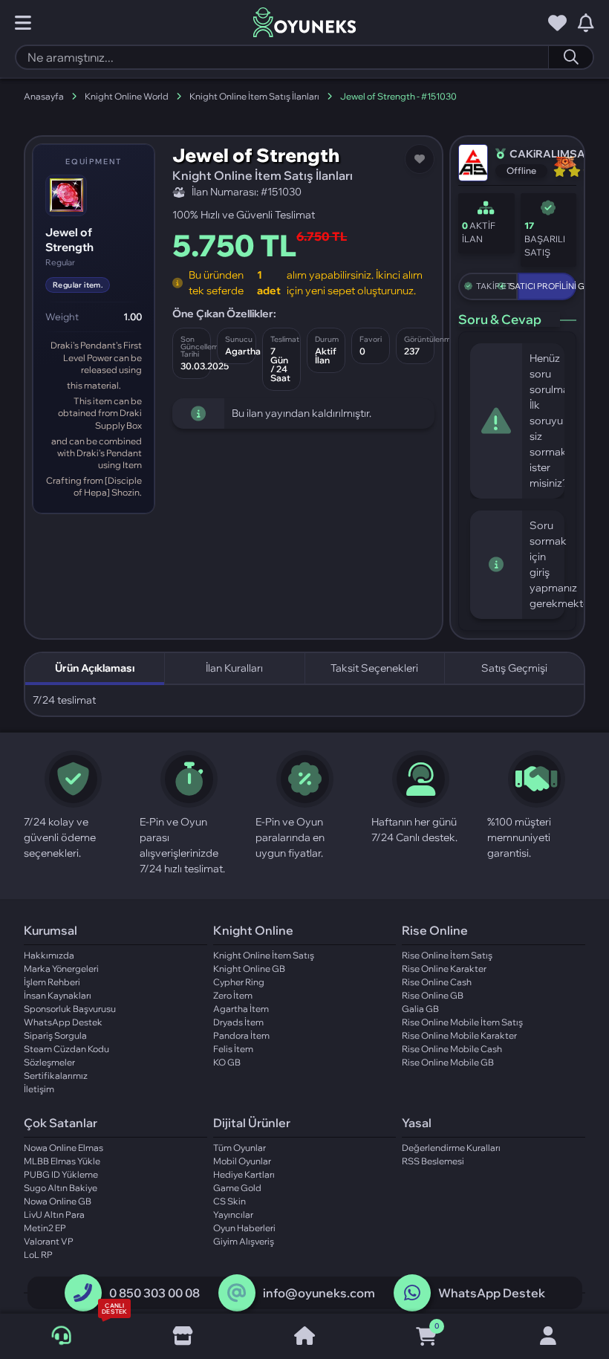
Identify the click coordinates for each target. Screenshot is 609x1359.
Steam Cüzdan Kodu (66, 1048)
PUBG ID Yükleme (61, 1174)
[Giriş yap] (548, 1337)
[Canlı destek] (61, 1336)
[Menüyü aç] (23, 23)
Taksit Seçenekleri (374, 668)
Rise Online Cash (437, 981)
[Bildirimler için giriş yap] (586, 23)
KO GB (227, 1062)
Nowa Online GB (57, 1201)
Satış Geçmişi (514, 668)
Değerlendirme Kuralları (451, 1147)
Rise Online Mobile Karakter (459, 1035)
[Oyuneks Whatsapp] (412, 1293)
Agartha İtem (241, 1008)
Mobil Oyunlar (242, 1161)
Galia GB (420, 1008)
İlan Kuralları (234, 668)
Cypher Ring (238, 981)
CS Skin (229, 1201)
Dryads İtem (238, 1022)
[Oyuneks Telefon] (83, 1293)
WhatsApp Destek (63, 1022)
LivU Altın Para (54, 1214)
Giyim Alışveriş (243, 1241)
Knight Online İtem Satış (263, 955)
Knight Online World (127, 96)
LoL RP (38, 1254)
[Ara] (570, 57)
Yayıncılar (233, 1214)
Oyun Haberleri (244, 1227)
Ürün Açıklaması (94, 668)
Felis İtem (233, 1048)
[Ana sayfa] (304, 1337)
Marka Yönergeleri (61, 968)
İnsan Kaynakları (57, 995)
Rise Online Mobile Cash (452, 1048)
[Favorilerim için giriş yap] (557, 23)
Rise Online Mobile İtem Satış (462, 1022)
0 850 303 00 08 (154, 1292)
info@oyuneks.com (319, 1292)
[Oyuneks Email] (236, 1293)
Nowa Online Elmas (63, 1147)
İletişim (39, 1088)
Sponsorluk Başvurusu (70, 1008)
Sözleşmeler (49, 1062)
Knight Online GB (249, 968)
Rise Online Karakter (444, 968)
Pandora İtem (241, 1035)
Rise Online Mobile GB (448, 1062)
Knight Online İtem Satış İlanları (254, 96)
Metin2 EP (45, 1227)
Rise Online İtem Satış (447, 955)
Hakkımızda (49, 955)
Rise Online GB (432, 995)
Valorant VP (49, 1241)
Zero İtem (233, 995)
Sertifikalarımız (56, 1075)
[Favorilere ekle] (419, 159)
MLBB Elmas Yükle (62, 1161)
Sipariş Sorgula (55, 1035)
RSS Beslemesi (433, 1161)
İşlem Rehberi (52, 981)
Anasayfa (44, 96)
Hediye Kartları (244, 1174)
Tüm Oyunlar (239, 1147)
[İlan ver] (183, 1337)
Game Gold (237, 1187)
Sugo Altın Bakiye (60, 1187)
